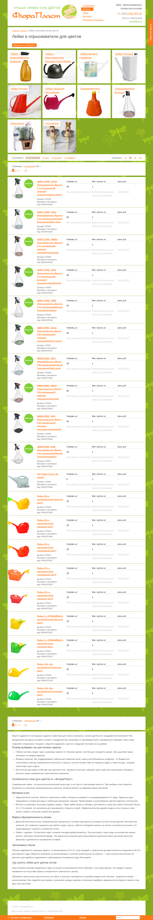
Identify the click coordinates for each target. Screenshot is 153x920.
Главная (15, 31)
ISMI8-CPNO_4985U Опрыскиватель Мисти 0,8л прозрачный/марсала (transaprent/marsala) (49, 392)
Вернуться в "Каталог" (24, 45)
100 (140, 158)
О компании (89, 5)
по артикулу (57, 158)
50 (135, 158)
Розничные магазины (93, 20)
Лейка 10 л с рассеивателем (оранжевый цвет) (46, 571)
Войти (118, 5)
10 (125, 158)
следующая (29, 166)
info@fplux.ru (135, 21)
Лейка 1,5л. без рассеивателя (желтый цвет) (49, 667)
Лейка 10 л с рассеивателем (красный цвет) (45, 595)
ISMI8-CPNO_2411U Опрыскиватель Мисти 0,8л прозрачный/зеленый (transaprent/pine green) (49, 334)
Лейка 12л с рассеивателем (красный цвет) (45, 523)
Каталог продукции (21, 917)
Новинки (49, 917)
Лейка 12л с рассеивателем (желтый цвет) (50, 499)
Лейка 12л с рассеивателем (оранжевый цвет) (46, 547)
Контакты (87, 16)
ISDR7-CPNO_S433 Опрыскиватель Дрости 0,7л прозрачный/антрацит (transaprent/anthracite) (49, 276)
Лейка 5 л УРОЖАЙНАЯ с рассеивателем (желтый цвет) (50, 619)
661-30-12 (129, 13)
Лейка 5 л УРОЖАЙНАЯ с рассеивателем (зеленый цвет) (50, 643)
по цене (45, 158)
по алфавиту (70, 158)
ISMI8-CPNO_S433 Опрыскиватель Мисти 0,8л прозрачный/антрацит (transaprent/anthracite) (49, 423)
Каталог (23, 31)
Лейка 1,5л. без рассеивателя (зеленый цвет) (49, 691)
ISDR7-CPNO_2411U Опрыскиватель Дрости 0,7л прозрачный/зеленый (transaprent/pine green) (49, 188)
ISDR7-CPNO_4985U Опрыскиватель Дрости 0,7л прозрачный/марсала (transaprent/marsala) (49, 246)
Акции (86, 12)
